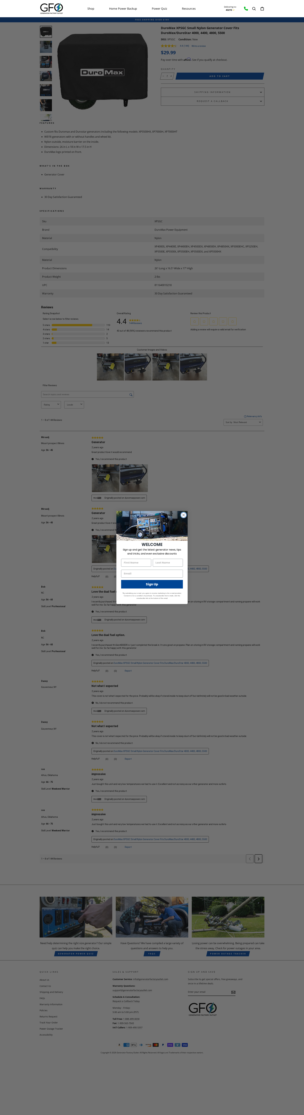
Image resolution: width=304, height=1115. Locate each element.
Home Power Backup (123, 8)
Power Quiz (159, 8)
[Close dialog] (183, 515)
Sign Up (152, 584)
